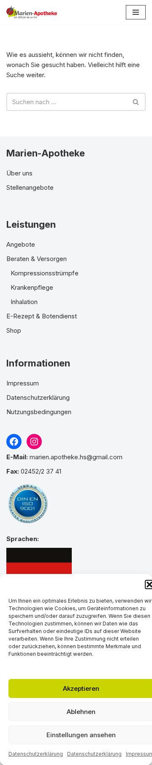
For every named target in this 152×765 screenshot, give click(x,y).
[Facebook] (14, 441)
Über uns (19, 173)
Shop (13, 330)
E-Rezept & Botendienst (41, 316)
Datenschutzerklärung (35, 754)
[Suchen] (136, 102)
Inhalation (24, 302)
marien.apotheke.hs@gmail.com (76, 457)
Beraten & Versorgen (36, 259)
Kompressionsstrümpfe (45, 273)
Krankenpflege (32, 287)
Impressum (22, 383)
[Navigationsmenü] (136, 12)
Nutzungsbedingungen (38, 412)
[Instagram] (34, 441)
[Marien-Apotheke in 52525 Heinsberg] (31, 12)
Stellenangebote (30, 187)
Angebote (20, 244)
